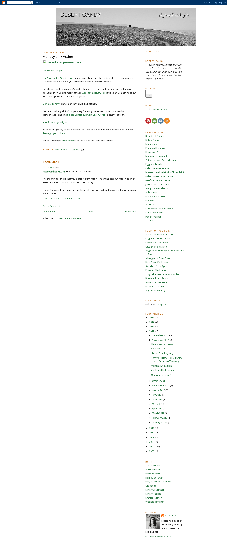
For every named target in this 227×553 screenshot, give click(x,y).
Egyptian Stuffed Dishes (158, 238)
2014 (152, 322)
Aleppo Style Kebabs (156, 188)
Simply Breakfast (154, 489)
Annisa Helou (152, 469)
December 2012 (160, 335)
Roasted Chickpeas (155, 270)
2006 (152, 451)
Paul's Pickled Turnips (163, 370)
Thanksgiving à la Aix (162, 344)
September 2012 (161, 385)
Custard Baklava (154, 212)
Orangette (150, 485)
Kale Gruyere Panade (157, 168)
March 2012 (158, 413)
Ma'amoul (150, 200)
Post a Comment (51, 206)
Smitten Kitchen (153, 497)
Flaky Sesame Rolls (155, 196)
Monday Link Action (161, 365)
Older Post (131, 211)
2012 (152, 331)
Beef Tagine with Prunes (158, 180)
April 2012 (157, 408)
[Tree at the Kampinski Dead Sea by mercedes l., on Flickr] (62, 62)
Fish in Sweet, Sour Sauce (159, 176)
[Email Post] (82, 150)
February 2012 (160, 417)
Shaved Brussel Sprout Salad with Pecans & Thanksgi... (167, 359)
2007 (152, 446)
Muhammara (152, 144)
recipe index (160, 108)
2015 (152, 317)
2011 (152, 428)
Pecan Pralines (153, 216)
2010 (152, 432)
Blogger (50, 167)
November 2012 (160, 339)
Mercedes (170, 516)
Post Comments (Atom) (69, 218)
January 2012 (159, 422)
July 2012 (157, 394)
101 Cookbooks (153, 465)
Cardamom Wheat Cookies (159, 208)
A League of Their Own (157, 258)
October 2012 (159, 380)
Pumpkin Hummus (155, 148)
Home (90, 211)
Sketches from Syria (156, 266)
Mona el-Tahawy (51, 103)
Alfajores (150, 204)
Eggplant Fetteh (153, 164)
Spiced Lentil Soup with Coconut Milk (86, 114)
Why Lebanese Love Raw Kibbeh (163, 274)
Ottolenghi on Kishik (156, 246)
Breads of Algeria (154, 136)
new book (68, 140)
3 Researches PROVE (54, 171)
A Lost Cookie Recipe (156, 282)
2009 (152, 437)
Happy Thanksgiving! (162, 353)
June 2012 (157, 399)
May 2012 (157, 403)
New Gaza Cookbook (156, 262)
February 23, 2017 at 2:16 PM (62, 198)
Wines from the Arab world (159, 234)
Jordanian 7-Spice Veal (157, 184)
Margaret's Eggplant (156, 156)
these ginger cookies (54, 133)
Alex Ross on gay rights (55, 122)
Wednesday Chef (154, 501)
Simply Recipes (153, 493)
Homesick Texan (154, 477)
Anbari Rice (151, 192)
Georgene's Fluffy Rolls (94, 92)
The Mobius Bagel (52, 70)
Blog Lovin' (163, 304)
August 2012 (158, 390)
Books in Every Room (156, 278)
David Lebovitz (153, 473)
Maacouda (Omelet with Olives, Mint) (164, 172)
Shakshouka (158, 348)
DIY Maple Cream (154, 286)
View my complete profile (160, 537)
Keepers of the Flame (156, 242)
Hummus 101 (152, 152)
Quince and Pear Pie (162, 375)
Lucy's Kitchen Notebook (158, 481)
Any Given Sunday (155, 290)
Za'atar (149, 220)
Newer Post (49, 211)
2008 (152, 441)
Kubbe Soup (152, 139)
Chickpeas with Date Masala (160, 160)
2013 (152, 326)
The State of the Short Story (57, 78)
